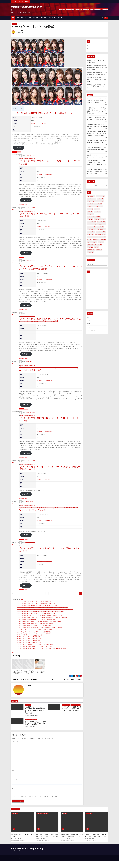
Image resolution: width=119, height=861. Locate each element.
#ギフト (100, 199)
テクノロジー (91, 227)
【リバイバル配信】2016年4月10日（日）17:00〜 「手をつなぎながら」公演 (36, 603)
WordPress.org (91, 330)
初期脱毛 (96, 239)
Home (74, 858)
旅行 (95, 242)
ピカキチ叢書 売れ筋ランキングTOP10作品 (99, 858)
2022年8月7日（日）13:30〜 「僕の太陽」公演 (28, 641)
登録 (88, 317)
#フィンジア (99, 201)
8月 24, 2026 (16, 838)
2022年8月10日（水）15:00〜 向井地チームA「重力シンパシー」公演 (34, 647)
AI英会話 (99, 206)
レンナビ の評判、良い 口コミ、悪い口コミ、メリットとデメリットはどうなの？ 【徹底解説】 (35, 723)
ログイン (89, 320)
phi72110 (20, 30)
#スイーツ (90, 201)
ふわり (96, 209)
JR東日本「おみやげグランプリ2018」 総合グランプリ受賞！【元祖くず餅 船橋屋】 (96, 79)
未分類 (21, 599)
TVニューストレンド (21, 17)
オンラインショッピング (93, 216)
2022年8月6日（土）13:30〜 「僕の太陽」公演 (28, 637)
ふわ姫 (90, 211)
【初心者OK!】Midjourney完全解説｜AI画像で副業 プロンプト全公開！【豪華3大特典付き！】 (97, 126)
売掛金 (103, 239)
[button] (102, 18)
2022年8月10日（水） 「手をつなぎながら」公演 (29, 635)
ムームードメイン (78, 9)
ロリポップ (102, 237)
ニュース (72, 9)
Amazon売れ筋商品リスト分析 (83, 858)
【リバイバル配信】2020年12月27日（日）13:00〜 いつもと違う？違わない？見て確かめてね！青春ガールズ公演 (45, 609)
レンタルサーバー (92, 237)
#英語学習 (98, 204)
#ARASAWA (91, 196)
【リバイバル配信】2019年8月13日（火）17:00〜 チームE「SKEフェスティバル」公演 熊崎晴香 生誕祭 (42, 607)
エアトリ (97, 211)
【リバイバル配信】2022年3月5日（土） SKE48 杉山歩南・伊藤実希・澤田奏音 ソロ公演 (39, 615)
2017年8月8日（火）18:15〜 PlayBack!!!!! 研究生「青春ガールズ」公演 (34, 629)
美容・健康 (43, 17)
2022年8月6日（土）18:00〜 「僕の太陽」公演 (29, 639)
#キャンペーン (91, 199)
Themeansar (36, 858)
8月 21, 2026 (28, 713)
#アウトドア (100, 196)
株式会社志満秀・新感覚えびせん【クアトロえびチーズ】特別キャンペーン (72, 835)
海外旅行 (101, 242)
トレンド (67, 9)
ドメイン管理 (101, 229)
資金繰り (99, 249)
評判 (96, 247)
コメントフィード (91, 327)
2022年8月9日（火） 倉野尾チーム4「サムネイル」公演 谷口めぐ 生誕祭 (35, 645)
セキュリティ (101, 221)
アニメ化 (72, 705)
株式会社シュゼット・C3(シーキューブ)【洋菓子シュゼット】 (22, 835)
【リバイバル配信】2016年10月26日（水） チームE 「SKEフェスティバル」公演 (37, 605)
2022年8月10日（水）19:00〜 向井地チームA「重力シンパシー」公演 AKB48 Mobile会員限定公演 (41, 648)
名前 (14, 770)
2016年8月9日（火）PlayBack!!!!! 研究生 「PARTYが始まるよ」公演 (34, 631)
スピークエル (104, 9)
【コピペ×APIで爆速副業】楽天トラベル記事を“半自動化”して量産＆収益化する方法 (97, 150)
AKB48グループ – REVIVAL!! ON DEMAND (24, 679)
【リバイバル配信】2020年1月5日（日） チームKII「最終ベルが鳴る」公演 (35, 623)
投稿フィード (90, 324)
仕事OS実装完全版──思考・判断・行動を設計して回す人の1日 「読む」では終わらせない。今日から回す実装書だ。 (97, 133)
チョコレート (102, 224)
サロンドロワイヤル (93, 9)
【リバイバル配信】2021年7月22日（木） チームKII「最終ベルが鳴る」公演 (36, 613)
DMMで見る (18, 148)
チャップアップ (91, 224)
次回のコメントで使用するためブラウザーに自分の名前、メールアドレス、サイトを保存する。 (37, 797)
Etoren (90, 209)
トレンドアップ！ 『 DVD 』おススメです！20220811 (66, 679)
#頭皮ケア (90, 206)
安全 (89, 242)
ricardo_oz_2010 (30, 155)
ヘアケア (90, 234)
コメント (15, 741)
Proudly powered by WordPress (18, 858)
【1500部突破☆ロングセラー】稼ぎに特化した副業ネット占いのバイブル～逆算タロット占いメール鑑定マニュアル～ (97, 162)
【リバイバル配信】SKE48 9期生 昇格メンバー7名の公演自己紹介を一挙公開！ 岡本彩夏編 (39, 627)
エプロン (90, 214)
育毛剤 (100, 9)
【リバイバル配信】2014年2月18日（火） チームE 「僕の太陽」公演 (42, 113)
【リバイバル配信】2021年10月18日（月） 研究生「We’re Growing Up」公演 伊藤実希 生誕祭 (40, 611)
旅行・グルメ (61, 17)
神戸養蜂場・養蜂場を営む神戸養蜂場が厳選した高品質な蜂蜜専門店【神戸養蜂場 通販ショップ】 (97, 67)
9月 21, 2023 (28, 726)
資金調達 (90, 252)
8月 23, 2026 (65, 838)
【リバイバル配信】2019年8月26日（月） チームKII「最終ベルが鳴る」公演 (36, 619)
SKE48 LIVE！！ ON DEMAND (38, 123)
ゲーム (90, 219)
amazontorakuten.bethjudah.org (27, 848)
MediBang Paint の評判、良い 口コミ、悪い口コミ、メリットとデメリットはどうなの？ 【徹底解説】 (72, 708)
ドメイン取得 (91, 229)
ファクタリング (86, 9)
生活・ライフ (52, 17)
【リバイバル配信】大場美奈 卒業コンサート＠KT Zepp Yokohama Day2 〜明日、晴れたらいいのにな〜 (43, 617)
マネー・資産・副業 (33, 17)
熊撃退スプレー (91, 244)
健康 (89, 239)
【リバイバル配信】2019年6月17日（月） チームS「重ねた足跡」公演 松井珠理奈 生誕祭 (39, 621)
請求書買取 (90, 249)
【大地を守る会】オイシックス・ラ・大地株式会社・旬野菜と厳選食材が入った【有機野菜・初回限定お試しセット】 (35, 709)
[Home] (13, 18)
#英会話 (90, 204)
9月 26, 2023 (65, 712)
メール (14, 779)
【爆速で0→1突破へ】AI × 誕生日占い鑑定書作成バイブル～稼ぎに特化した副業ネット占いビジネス (97, 171)
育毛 (100, 244)
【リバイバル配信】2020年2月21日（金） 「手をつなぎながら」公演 (34, 625)
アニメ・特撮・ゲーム (66, 705)
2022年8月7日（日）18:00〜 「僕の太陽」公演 (29, 643)
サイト (13, 788)
